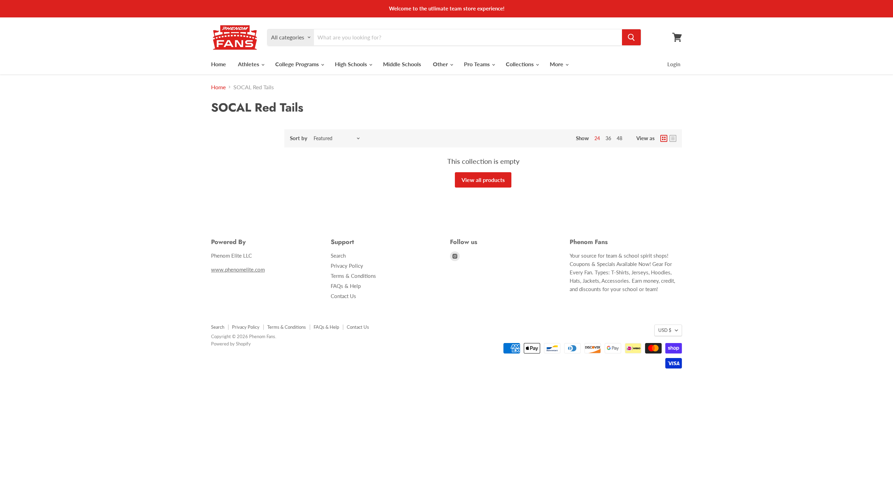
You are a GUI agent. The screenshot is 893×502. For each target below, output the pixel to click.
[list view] (672, 138)
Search (338, 255)
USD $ (664, 330)
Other (441, 64)
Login (673, 64)
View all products (483, 179)
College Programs (297, 64)
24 (597, 138)
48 (619, 138)
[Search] (631, 37)
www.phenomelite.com (238, 269)
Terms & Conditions (353, 276)
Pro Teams (477, 64)
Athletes (249, 64)
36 (608, 138)
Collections (520, 64)
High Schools (351, 64)
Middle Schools (402, 64)
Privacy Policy (347, 266)
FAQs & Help (346, 286)
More (557, 64)
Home (218, 64)
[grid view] (663, 138)
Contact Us (343, 296)
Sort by (298, 138)
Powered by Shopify (231, 344)
